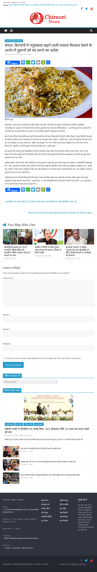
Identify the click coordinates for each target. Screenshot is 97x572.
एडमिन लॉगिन (45, 508)
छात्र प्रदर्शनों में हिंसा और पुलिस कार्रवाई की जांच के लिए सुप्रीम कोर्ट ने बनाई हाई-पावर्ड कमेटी (50, 475)
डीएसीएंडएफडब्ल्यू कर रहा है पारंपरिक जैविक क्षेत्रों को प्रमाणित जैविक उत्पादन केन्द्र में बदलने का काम (17, 251)
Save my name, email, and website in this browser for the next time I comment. (43, 358)
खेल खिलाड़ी (64, 512)
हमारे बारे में (44, 500)
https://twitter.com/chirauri (19, 548)
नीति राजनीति (28, 424)
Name (6, 314)
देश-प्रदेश (8, 41)
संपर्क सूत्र (44, 512)
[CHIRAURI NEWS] (6, 30)
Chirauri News (28, 54)
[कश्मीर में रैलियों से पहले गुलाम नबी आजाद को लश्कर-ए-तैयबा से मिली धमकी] (48, 230)
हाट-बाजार (44, 520)
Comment (8, 278)
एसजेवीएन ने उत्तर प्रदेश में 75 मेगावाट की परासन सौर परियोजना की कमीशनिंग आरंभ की (40, 201)
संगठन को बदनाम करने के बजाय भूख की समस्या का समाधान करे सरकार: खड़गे (61, 212)
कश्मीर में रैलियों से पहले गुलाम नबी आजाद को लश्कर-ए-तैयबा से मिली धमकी (48, 250)
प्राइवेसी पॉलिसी (46, 516)
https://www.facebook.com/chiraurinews (21, 538)
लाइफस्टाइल (64, 516)
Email (6, 329)
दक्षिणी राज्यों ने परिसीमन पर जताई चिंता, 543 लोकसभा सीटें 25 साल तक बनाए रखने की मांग (47, 430)
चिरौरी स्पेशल (9, 424)
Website (7, 343)
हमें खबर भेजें (45, 504)
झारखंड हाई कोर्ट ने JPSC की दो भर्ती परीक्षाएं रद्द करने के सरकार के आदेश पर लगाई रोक (48, 461)
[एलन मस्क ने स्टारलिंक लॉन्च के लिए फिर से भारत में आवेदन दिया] (11, 447)
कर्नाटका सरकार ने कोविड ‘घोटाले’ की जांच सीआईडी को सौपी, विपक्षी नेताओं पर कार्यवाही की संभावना (78, 251)
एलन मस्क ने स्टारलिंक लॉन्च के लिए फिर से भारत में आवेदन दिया (41, 448)
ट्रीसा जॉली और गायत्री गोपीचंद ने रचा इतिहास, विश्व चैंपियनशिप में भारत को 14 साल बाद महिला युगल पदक (43, 5)
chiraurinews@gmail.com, (17, 509)
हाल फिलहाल (18, 41)
